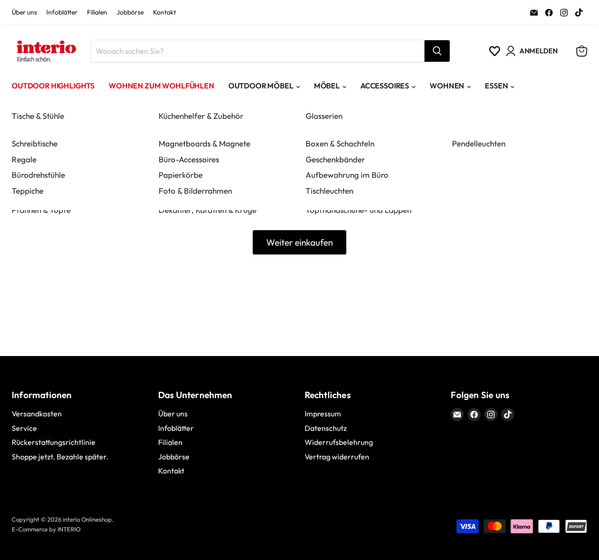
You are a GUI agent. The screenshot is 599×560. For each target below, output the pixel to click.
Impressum (323, 413)
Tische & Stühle (38, 116)
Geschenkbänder (335, 159)
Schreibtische (35, 143)
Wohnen (447, 85)
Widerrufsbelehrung (339, 442)
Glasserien (324, 116)
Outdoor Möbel (260, 85)
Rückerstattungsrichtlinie (53, 442)
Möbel (327, 85)
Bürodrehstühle (38, 175)
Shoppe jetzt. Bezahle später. (60, 456)
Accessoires (384, 85)
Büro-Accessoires (189, 159)
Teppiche (28, 191)
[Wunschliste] (494, 51)
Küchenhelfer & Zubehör (201, 116)
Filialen (97, 12)
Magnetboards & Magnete (204, 143)
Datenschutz (326, 428)
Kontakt (164, 12)
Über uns (24, 12)
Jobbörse (130, 12)
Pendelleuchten (478, 143)
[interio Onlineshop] (46, 51)
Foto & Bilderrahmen (195, 191)
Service (24, 428)
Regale (24, 159)
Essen (496, 85)
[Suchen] (437, 51)
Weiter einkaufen (299, 242)
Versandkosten (37, 413)
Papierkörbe (181, 175)
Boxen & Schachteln (340, 143)
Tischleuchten (329, 191)
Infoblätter (62, 12)
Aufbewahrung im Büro (347, 175)
